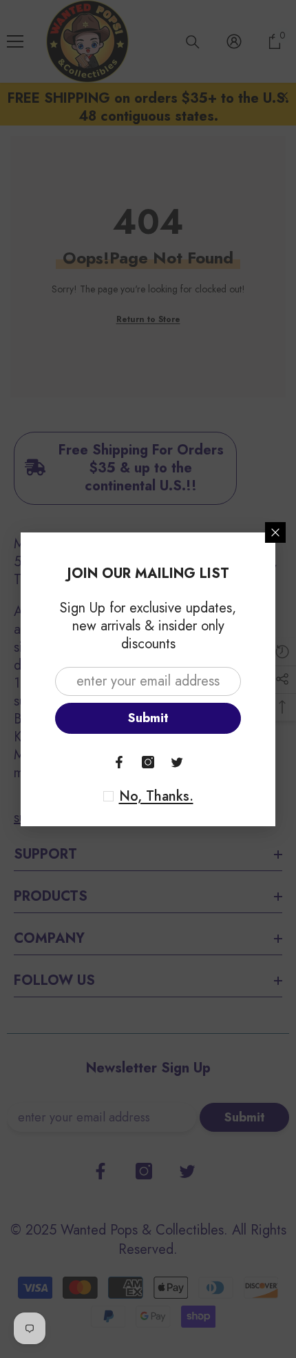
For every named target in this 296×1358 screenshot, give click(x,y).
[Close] (275, 532)
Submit (148, 718)
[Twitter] (176, 762)
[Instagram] (148, 762)
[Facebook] (119, 762)
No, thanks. (156, 796)
